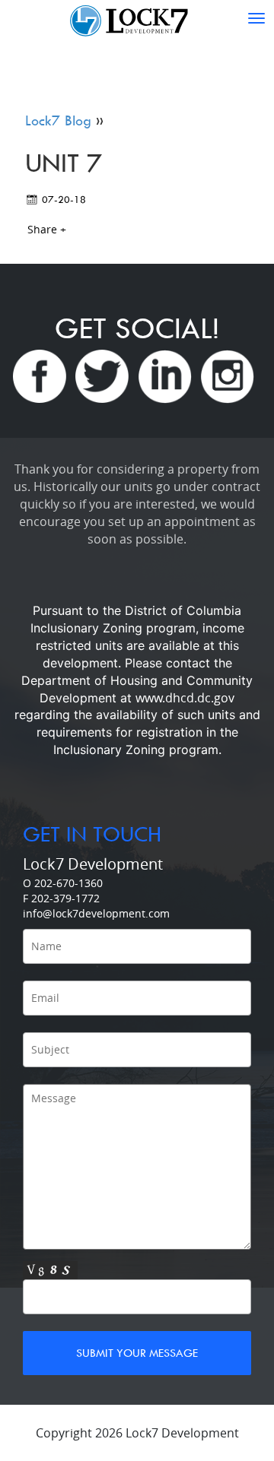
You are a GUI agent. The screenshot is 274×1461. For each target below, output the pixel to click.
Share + (46, 229)
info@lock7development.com (96, 913)
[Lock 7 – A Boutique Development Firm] (137, 18)
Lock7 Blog (58, 120)
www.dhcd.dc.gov (184, 697)
